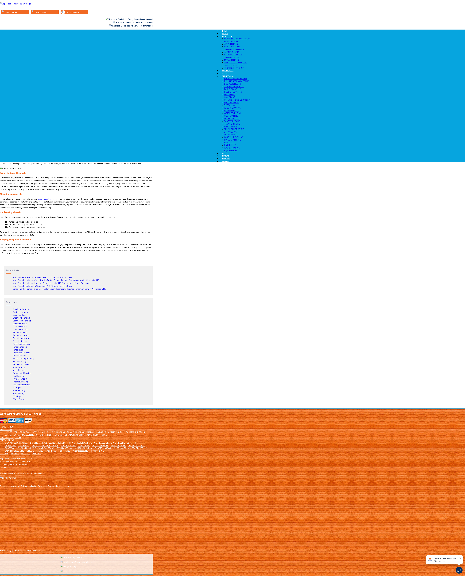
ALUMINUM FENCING (97, 435)
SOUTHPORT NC (231, 102)
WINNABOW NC (231, 110)
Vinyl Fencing (19, 393)
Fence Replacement (21, 352)
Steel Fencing (19, 390)
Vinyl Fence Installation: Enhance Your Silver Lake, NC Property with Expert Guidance (51, 283)
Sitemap (36, 550)
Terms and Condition (22, 550)
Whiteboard (38, 473)
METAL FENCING (232, 60)
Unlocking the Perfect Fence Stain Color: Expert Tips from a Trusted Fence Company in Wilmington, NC (59, 289)
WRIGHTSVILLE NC (232, 113)
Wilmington (18, 396)
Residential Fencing (21, 384)
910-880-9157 (6, 467)
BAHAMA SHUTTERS (233, 54)
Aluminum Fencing (21, 309)
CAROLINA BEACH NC (234, 86)
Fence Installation (21, 338)
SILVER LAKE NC (231, 118)
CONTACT (226, 161)
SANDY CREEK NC (232, 121)
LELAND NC (229, 94)
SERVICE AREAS (228, 76)
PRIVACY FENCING (232, 46)
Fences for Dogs (20, 361)
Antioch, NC (229, 142)
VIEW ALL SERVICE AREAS (235, 78)
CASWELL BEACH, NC (233, 137)
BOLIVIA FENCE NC (232, 84)
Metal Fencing (19, 367)
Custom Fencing (20, 326)
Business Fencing (20, 312)
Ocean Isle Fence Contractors (237, 100)
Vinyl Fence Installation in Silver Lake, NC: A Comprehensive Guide (42, 286)
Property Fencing (20, 381)
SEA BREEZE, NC (231, 134)
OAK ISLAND (230, 97)
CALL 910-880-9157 (72, 12)
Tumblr (51, 486)
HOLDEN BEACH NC (233, 92)
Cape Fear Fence (20, 315)
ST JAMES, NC (230, 131)
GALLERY (4, 453)
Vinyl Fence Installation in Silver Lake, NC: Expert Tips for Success (42, 277)
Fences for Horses (21, 364)
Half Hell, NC (230, 145)
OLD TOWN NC (231, 115)
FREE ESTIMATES (11, 12)
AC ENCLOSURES (231, 52)
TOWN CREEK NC (232, 123)
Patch (58, 486)
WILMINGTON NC (232, 108)
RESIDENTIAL (227, 36)
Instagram (14, 486)
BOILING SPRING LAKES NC (236, 81)
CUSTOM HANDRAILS (234, 49)
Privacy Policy (5, 550)
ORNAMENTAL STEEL (234, 65)
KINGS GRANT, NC (232, 139)
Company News (20, 323)
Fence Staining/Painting (23, 358)
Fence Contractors (21, 335)
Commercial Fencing (22, 320)
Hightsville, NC (97, 451)
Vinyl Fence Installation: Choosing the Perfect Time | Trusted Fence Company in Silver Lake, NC (56, 280)
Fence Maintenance (21, 344)
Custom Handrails (21, 329)
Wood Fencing (19, 399)
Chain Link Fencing (21, 318)
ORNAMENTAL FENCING (235, 62)
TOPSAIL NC (229, 105)
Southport (17, 387)
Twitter (24, 486)
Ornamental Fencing (22, 373)
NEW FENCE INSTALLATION (237, 38)
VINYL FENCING (231, 44)
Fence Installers (20, 341)
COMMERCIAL (6, 437)
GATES (18, 437)
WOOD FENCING (231, 41)
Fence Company (20, 332)
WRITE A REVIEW (41, 12)
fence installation (44, 199)
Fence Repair (18, 349)
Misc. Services (19, 370)
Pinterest (42, 486)
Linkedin (32, 486)
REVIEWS (15, 453)
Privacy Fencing (20, 379)
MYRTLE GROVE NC (233, 126)
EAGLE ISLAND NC (232, 89)
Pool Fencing (18, 376)
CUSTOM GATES (231, 57)
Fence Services (19, 355)
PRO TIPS (25, 453)
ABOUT (11, 427)
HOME (3, 427)
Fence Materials (20, 347)
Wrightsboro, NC (232, 147)
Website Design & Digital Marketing (15, 473)
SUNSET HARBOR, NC (234, 129)
